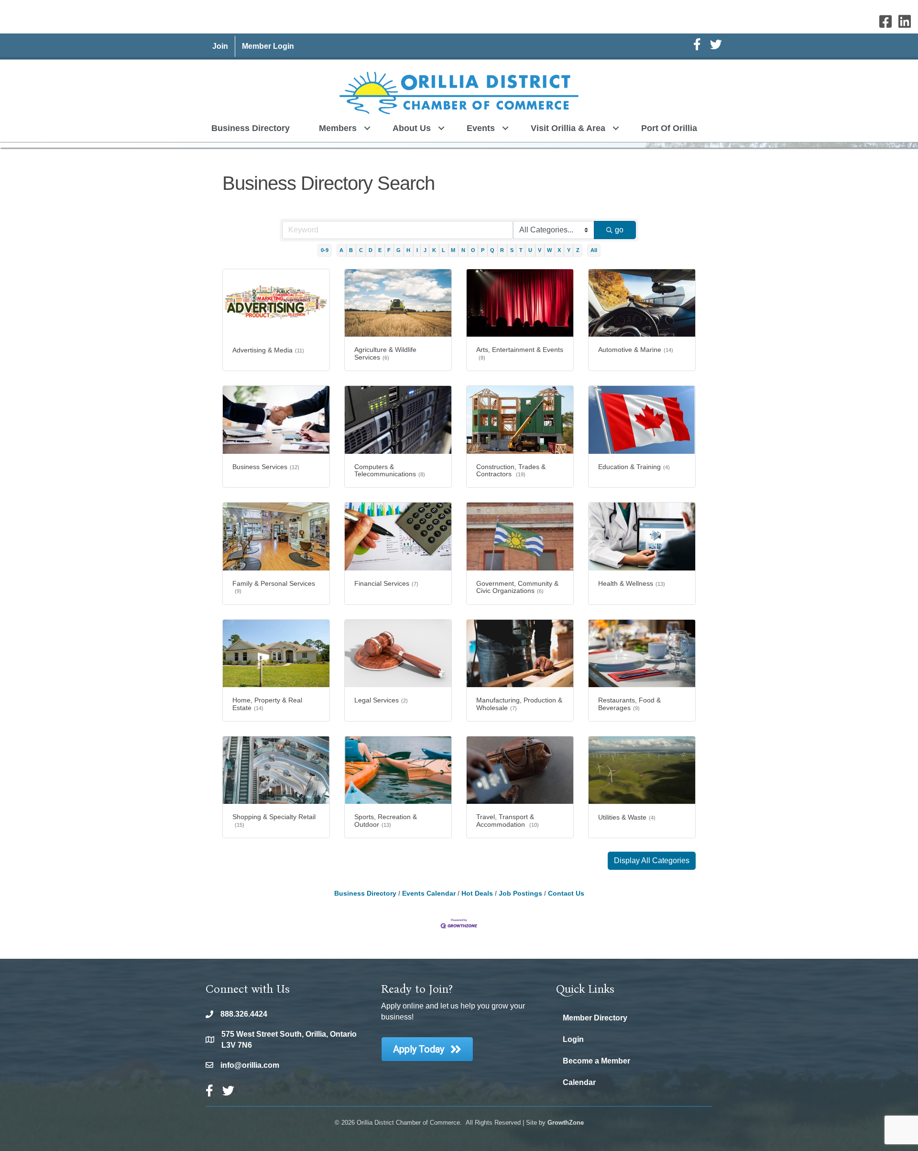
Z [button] (577, 250)
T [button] (521, 250)
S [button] (512, 250)
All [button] (593, 250)
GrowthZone (565, 1122)
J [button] (425, 250)
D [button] (370, 250)
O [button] (473, 250)
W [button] (549, 250)
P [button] (482, 250)
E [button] (380, 250)
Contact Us (566, 893)
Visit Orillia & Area (568, 128)
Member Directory (595, 1018)
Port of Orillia (669, 128)
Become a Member (596, 1061)
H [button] (408, 250)
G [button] (398, 250)
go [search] (619, 230)
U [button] (530, 250)
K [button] (434, 250)
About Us (412, 128)
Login (573, 1039)
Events (481, 128)
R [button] (502, 250)
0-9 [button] (324, 250)
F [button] (389, 250)
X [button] (559, 250)
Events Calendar (429, 893)
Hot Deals (477, 893)
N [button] (463, 250)
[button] (652, 861)
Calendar (579, 1082)
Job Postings (520, 893)
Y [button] (568, 250)
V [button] (539, 250)
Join (220, 46)
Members (338, 128)
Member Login (268, 46)
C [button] (361, 250)
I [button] (417, 250)
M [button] (453, 250)
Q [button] (492, 250)
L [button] (443, 250)
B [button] (351, 250)
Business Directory (250, 128)
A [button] (341, 250)
